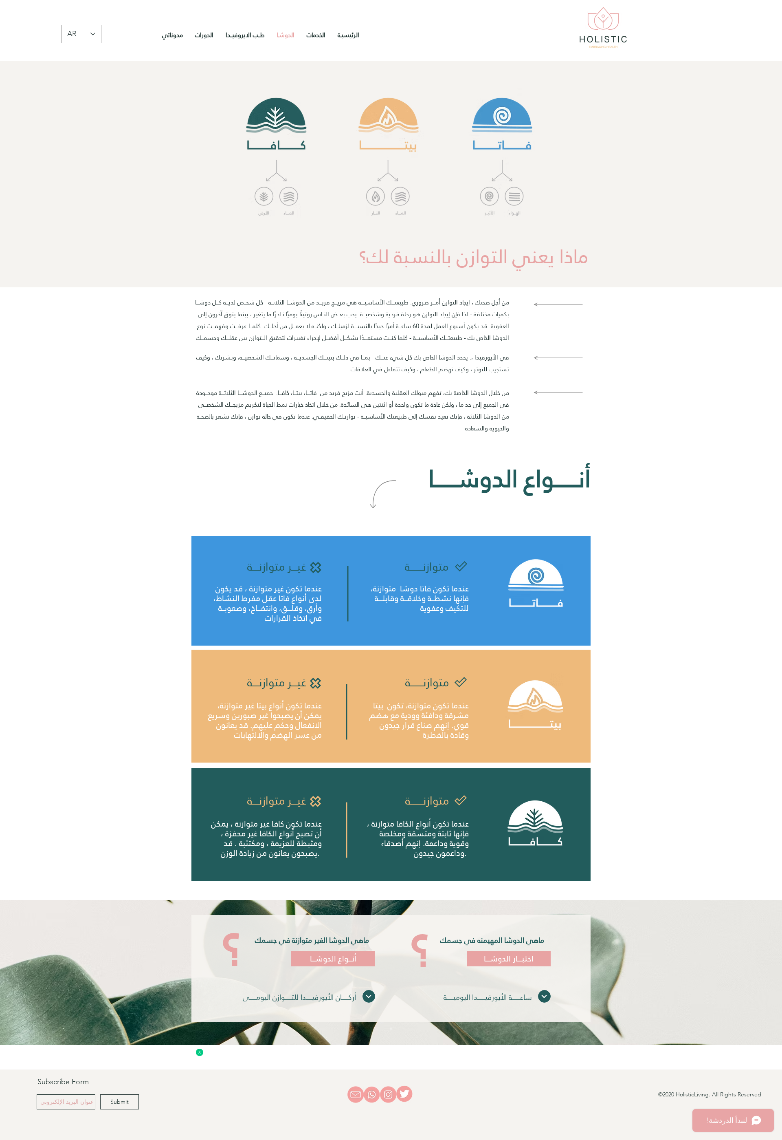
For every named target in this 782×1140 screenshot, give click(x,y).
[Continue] (544, 996)
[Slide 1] (391, 1029)
